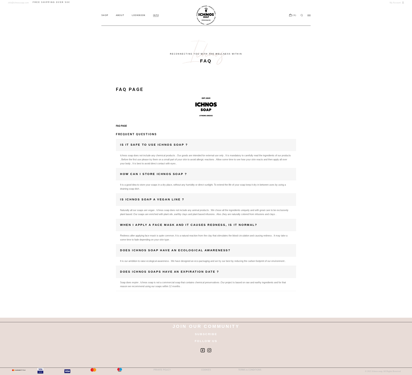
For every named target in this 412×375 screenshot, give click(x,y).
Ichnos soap (377, 371)
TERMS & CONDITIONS (249, 370)
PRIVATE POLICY (162, 370)
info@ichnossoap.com (18, 2)
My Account (395, 2)
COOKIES (206, 370)
